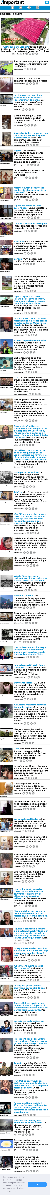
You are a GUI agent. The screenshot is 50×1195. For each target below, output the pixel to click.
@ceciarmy (17, 109)
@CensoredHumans (20, 677)
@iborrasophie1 (18, 372)
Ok (37, 1184)
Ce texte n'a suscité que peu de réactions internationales (31, 457)
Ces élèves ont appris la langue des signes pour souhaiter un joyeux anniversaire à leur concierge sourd (30, 616)
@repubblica (18, 809)
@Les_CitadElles (19, 421)
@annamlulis (18, 352)
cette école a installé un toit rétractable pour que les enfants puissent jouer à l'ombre (25, 49)
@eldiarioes (17, 793)
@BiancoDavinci (19, 178)
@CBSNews (17, 866)
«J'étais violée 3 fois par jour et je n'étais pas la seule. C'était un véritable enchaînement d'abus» (31, 670)
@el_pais (17, 467)
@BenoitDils (18, 487)
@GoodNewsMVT (19, 846)
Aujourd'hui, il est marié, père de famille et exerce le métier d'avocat (31, 303)
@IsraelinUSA (18, 921)
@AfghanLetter (18, 778)
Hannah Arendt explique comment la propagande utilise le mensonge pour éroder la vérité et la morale (30, 1025)
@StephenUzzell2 (19, 145)
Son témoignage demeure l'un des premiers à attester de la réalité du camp (30, 582)
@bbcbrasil (17, 445)
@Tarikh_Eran (18, 723)
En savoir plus (9, 1191)
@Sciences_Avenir (19, 565)
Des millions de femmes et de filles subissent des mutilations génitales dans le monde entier (30, 803)
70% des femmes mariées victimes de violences (29, 260)
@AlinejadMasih (19, 1097)
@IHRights (17, 881)
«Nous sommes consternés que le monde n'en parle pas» (30, 225)
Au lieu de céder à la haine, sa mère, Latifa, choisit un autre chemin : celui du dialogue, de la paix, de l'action (31, 325)
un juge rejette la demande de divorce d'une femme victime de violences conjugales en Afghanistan (30, 210)
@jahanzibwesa (19, 906)
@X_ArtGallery (18, 125)
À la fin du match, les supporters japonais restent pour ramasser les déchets (31, 63)
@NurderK (17, 943)
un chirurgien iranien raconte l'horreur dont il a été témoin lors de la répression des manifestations (30, 1126)
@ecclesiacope (18, 231)
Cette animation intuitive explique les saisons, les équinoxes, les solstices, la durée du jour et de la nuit (31, 1143)
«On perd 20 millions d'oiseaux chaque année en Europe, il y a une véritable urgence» (30, 560)
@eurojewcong (18, 590)
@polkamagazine (19, 1171)
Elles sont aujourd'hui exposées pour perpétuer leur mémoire (31, 138)
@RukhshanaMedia (20, 218)
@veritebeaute (18, 1015)
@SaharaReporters (20, 165)
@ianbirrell (17, 831)
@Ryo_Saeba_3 (18, 54)
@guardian (17, 1135)
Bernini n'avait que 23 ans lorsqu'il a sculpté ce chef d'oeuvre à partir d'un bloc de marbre (29, 119)
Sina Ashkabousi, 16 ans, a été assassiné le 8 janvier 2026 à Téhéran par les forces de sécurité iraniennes (29, 875)
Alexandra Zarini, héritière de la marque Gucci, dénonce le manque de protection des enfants (30, 522)
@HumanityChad (19, 84)
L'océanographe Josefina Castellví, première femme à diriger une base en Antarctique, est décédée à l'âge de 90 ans (31, 787)
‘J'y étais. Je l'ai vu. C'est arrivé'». (31, 914)
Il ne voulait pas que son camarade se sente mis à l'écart (30, 79)
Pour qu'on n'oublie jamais (31, 1007)
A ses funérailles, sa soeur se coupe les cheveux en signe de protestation (31, 1088)
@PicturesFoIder (19, 623)
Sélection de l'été (11, 14)
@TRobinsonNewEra (20, 960)
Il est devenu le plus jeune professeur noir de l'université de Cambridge (31, 434)
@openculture (18, 1033)
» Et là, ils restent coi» (31, 934)
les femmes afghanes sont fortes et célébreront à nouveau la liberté (30, 896)
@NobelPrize (18, 552)
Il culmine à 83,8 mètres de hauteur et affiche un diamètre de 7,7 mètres (30, 990)
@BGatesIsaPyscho (20, 533)
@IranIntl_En (18, 608)
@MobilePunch (18, 313)
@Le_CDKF (17, 743)
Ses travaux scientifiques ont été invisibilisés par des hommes (31, 192)
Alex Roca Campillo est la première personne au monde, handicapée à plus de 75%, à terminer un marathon (30, 345)
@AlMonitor (17, 1075)
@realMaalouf (18, 699)
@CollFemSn (18, 264)
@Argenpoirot (18, 253)
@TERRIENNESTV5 (20, 980)
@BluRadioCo (18, 69)
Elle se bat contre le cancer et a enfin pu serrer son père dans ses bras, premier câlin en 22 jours (30, 840)
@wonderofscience (20, 998)
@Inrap (16, 761)
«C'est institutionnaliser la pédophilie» (31, 953)
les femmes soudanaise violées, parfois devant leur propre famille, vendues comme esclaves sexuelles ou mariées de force (29, 972)
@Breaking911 (18, 291)
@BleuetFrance (18, 335)
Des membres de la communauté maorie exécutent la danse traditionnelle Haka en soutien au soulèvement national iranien (31, 600)
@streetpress (18, 1115)
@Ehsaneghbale (19, 509)
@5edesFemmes (19, 200)
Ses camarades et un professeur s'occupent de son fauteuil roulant (29, 101)
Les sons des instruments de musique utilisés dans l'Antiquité (29, 172)
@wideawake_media (20, 394)
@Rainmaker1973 (19, 1150)
